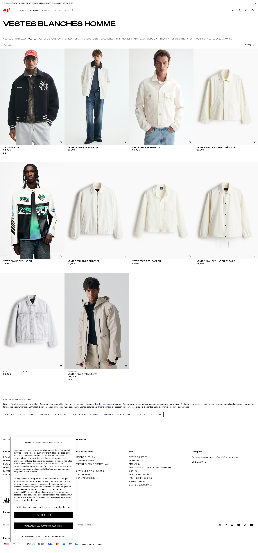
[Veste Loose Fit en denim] (32, 321)
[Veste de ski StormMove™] (96, 321)
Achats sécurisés (139, 474)
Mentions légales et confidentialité (150, 467)
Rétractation (137, 481)
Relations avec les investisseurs (85, 471)
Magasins (134, 464)
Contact (134, 471)
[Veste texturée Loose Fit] (161, 210)
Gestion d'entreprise (78, 474)
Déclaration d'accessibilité (82, 478)
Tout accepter (43, 515)
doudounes (103, 404)
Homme (34, 10)
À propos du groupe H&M (80, 460)
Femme (22, 10)
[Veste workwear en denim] (96, 97)
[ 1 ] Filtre (246, 45)
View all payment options (92, 544)
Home (58, 10)
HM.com (7, 439)
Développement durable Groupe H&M (87, 464)
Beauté (69, 10)
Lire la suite (199, 462)
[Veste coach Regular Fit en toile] (226, 210)
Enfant (46, 10)
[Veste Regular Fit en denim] (96, 210)
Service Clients (138, 457)
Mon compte (136, 460)
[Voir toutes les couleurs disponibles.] (4, 153)
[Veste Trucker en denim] (161, 97)
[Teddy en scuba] (32, 97)
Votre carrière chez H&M (80, 457)
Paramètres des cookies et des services (43, 536)
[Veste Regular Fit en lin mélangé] (226, 97)
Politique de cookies (141, 478)
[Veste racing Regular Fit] (32, 210)
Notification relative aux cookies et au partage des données (43, 507)
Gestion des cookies (140, 485)
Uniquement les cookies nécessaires (43, 526)
